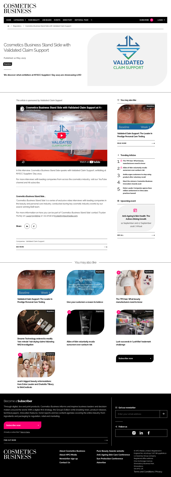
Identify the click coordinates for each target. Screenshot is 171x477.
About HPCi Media (68, 455)
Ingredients (149, 271)
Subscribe (144, 20)
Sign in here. (25, 432)
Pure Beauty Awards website (110, 451)
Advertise (101, 462)
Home (8, 20)
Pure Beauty (34, 20)
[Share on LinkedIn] (27, 226)
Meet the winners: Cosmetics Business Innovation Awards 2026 (137, 182)
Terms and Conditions (144, 471)
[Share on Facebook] (34, 226)
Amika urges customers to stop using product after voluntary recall (137, 175)
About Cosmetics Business (72, 451)
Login (160, 20)
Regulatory (7, 64)
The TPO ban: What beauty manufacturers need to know (134, 162)
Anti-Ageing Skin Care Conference (113, 455)
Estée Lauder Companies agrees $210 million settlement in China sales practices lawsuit (137, 190)
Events (57, 20)
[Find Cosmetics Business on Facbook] (149, 434)
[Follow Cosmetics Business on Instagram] (134, 434)
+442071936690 (33, 216)
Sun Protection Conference (110, 458)
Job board (46, 20)
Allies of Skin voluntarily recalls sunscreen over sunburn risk (135, 169)
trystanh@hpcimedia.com (66, 216)
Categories (19, 20)
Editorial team (81, 20)
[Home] (9, 26)
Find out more (10, 440)
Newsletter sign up (68, 458)
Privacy (158, 471)
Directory (67, 20)
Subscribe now (126, 358)
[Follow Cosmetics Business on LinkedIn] (141, 434)
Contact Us (64, 462)
